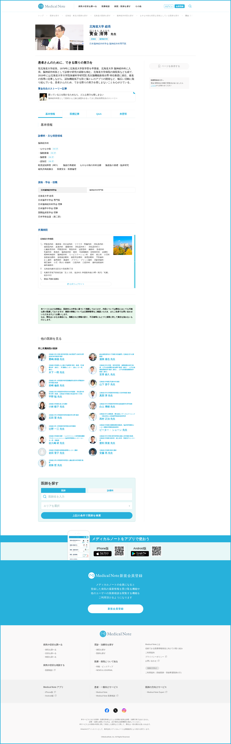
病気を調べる (50, 650)
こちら (153, 85)
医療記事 (74, 114)
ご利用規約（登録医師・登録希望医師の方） (164, 672)
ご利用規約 (150, 653)
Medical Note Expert (155, 692)
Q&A (99, 114)
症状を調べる (50, 653)
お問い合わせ (151, 661)
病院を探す (101, 650)
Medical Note (101, 692)
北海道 (93, 39)
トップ (41, 16)
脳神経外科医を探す (125, 16)
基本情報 (50, 114)
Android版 (49, 696)
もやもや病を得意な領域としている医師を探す (159, 16)
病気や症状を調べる (87, 6)
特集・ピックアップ (104, 666)
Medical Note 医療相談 (105, 696)
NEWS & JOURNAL (104, 670)
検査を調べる (50, 657)
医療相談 (106, 6)
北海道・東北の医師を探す (76, 16)
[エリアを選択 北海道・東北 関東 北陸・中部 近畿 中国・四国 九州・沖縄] (86, 506)
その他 (138, 6)
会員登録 (179, 6)
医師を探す (54, 16)
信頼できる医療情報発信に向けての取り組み (164, 648)
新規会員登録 (116, 608)
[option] (59, 37)
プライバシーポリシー (154, 657)
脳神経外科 (103, 39)
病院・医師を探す (122, 6)
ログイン (169, 6)
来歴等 (123, 114)
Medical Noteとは (152, 644)
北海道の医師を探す (102, 16)
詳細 (54, 149)
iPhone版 (49, 692)
